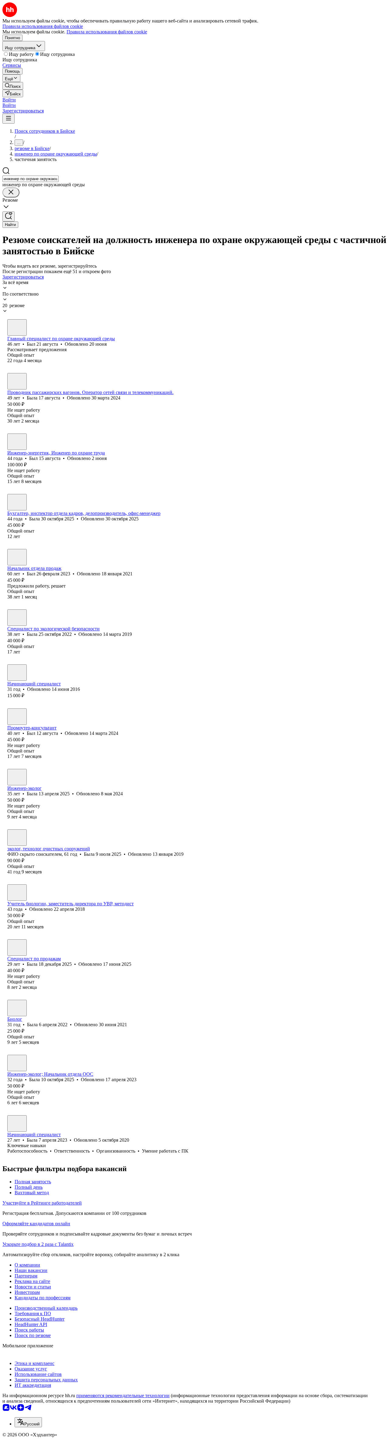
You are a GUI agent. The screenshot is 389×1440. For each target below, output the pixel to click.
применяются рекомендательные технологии (123, 1395)
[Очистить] (10, 192)
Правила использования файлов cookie (107, 31)
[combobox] (30, 179)
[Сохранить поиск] (8, 216)
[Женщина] (17, 381)
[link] (12, 86)
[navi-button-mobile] (8, 119)
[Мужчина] (17, 327)
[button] (9, 99)
